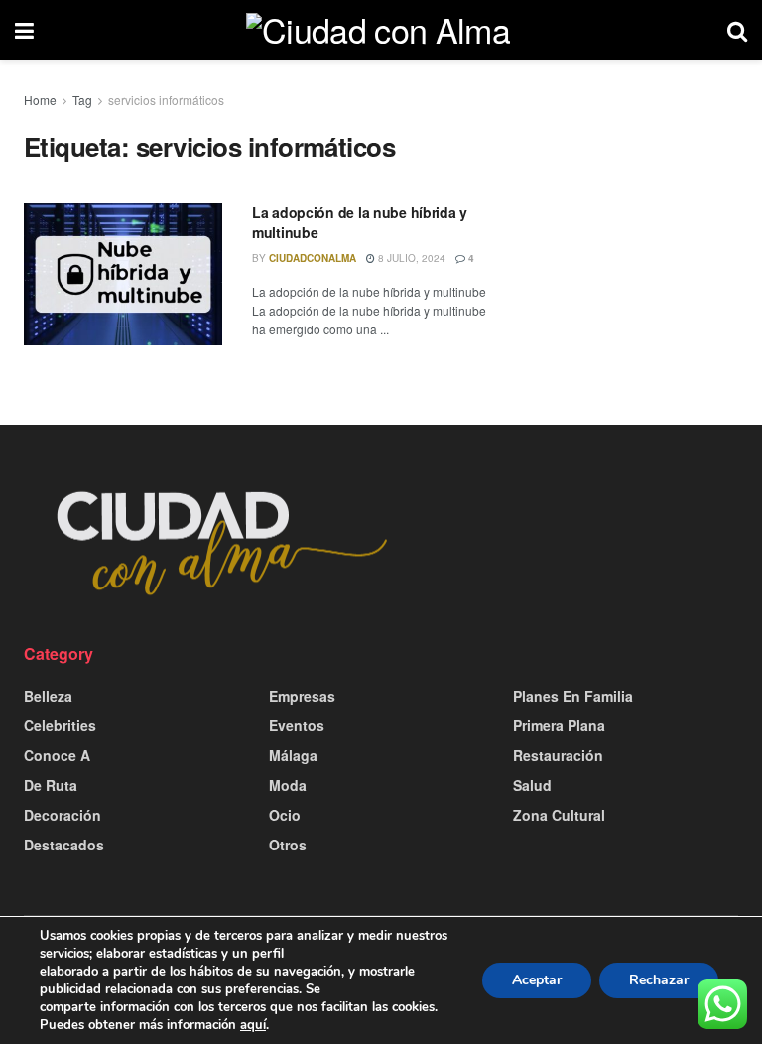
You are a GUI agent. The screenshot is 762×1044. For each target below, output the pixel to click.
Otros (288, 844)
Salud (532, 785)
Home (40, 99)
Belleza (48, 696)
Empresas (302, 696)
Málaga (293, 755)
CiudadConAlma (312, 258)
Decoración (62, 815)
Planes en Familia (573, 696)
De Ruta (50, 785)
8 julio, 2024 (410, 258)
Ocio (285, 815)
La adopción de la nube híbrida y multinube (359, 222)
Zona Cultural (559, 815)
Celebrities (60, 725)
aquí (253, 1025)
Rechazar (659, 980)
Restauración (558, 755)
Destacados (64, 844)
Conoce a (57, 755)
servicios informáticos (166, 99)
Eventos (296, 725)
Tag (82, 99)
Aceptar (537, 980)
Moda (288, 785)
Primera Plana (559, 725)
